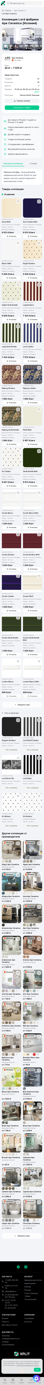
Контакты (28, 1322)
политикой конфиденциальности (27, 1365)
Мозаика (27, 1290)
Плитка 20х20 (25, 95)
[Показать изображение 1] (5, 46)
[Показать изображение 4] (21, 46)
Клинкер (27, 1287)
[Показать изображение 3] (16, 46)
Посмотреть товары (22, 108)
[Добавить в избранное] (18, 201)
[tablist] (22, 163)
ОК (37, 1370)
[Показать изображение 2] (11, 46)
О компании (29, 1318)
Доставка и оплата (9, 1325)
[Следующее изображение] (39, 39)
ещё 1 (37, 92)
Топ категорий (30, 1299)
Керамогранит (30, 1283)
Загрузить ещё (23, 705)
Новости (5, 1322)
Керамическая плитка (33, 1280)
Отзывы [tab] (33, 163)
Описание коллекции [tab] (13, 163)
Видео (30, 48)
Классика (35, 95)
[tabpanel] (22, 177)
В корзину (12, 236)
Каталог (5, 1318)
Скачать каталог (23, 101)
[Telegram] (18, 1267)
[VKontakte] (26, 1267)
